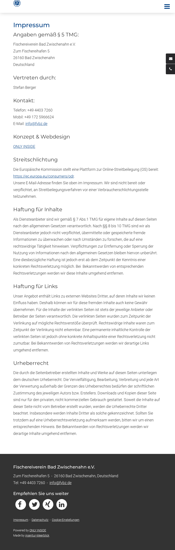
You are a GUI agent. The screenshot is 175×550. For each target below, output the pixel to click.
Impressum (20, 520)
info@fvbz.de (36, 123)
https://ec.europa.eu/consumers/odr (43, 176)
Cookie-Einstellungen (65, 520)
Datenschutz (40, 520)
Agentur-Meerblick (37, 535)
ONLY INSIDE (24, 146)
